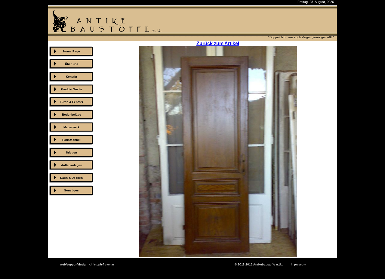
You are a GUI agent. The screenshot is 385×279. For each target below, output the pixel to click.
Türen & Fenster (71, 102)
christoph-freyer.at (101, 264)
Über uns (71, 64)
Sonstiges (71, 190)
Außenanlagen (71, 165)
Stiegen (71, 152)
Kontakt (71, 76)
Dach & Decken (71, 177)
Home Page (71, 51)
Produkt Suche (71, 89)
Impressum (298, 264)
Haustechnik (71, 139)
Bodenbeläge (71, 114)
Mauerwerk (71, 127)
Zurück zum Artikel (217, 43)
